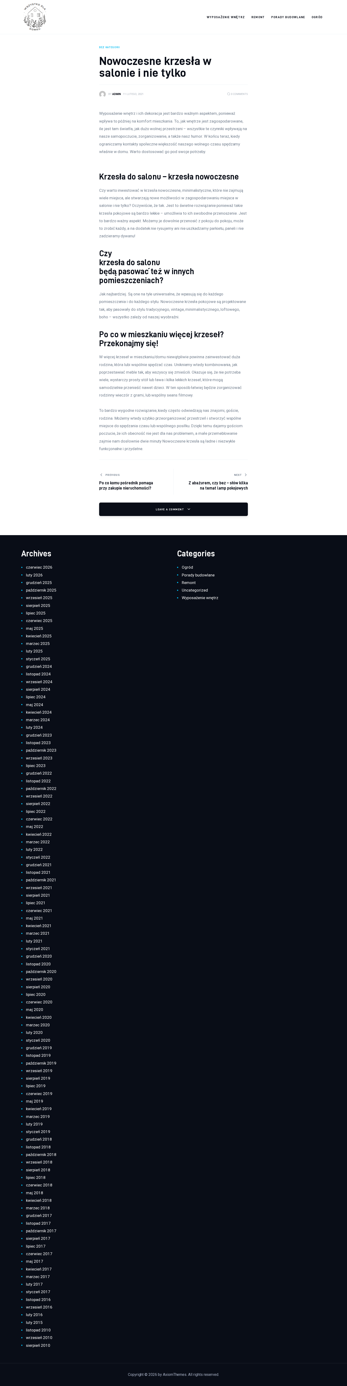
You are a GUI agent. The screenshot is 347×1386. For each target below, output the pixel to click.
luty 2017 (34, 1284)
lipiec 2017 (35, 1246)
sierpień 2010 (38, 1345)
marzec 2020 (38, 1025)
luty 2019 (34, 1124)
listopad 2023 (38, 742)
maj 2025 (34, 628)
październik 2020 (41, 971)
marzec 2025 (38, 643)
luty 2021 (34, 941)
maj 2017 (34, 1261)
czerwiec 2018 (39, 1185)
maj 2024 (34, 704)
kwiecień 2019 (38, 1108)
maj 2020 (34, 1009)
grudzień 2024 (39, 666)
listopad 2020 (38, 964)
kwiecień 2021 (38, 925)
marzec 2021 (38, 933)
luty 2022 (34, 849)
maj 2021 (34, 918)
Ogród (187, 567)
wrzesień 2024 (39, 681)
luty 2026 (34, 575)
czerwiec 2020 (39, 1002)
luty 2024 (34, 727)
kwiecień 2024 (38, 712)
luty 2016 (34, 1314)
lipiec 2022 (35, 811)
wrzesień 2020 (39, 979)
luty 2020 (34, 1032)
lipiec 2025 (35, 613)
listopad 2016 (38, 1299)
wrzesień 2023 (39, 758)
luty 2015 (34, 1322)
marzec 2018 (38, 1208)
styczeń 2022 (38, 857)
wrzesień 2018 (39, 1162)
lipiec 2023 (35, 765)
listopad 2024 (38, 674)
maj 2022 (34, 826)
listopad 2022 (38, 781)
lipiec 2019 (35, 1085)
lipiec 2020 (35, 994)
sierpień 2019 (38, 1078)
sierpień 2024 (38, 689)
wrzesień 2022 (39, 796)
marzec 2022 (38, 842)
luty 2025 (34, 651)
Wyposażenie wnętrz (200, 597)
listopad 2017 (38, 1223)
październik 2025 (41, 590)
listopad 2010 (38, 1330)
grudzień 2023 (39, 735)
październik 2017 (41, 1230)
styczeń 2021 (38, 948)
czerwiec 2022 (39, 819)
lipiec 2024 (35, 697)
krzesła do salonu (129, 262)
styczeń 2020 (38, 1040)
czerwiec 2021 (39, 910)
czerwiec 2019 (39, 1093)
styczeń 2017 (38, 1291)
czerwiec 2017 (39, 1253)
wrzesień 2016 (39, 1307)
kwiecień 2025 (38, 636)
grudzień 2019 (39, 1047)
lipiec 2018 (35, 1177)
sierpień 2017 (38, 1238)
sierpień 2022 (38, 803)
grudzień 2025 (39, 582)
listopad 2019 (38, 1055)
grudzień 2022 (39, 773)
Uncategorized (195, 590)
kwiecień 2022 (38, 834)
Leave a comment (170, 509)
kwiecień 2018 (38, 1200)
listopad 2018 (38, 1147)
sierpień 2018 (38, 1170)
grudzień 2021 (39, 864)
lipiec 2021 (35, 902)
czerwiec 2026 (39, 567)
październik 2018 (41, 1154)
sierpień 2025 (38, 605)
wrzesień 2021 (39, 887)
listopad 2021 (38, 872)
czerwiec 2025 (39, 620)
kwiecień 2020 (38, 1017)
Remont (189, 582)
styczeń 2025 (38, 659)
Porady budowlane (198, 575)
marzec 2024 (38, 719)
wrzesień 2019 (39, 1070)
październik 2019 (41, 1063)
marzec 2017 (38, 1276)
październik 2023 (41, 750)
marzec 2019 (38, 1116)
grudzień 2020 (39, 956)
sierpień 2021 (38, 895)
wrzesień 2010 (39, 1337)
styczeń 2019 (38, 1131)
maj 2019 (34, 1101)
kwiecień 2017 (38, 1269)
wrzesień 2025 (39, 597)
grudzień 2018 (39, 1139)
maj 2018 (34, 1192)
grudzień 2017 (39, 1215)
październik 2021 (41, 880)
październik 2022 (41, 788)
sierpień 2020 (38, 987)
